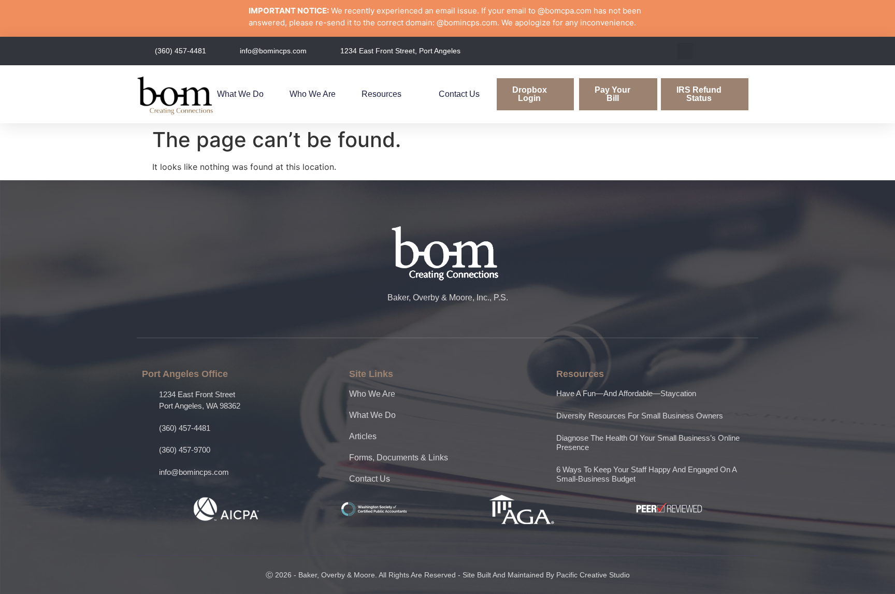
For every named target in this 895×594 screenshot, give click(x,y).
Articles (363, 436)
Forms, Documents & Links (398, 457)
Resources (381, 94)
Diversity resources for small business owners (639, 415)
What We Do (240, 94)
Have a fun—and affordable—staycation (626, 393)
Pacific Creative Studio (593, 575)
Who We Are (313, 94)
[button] (685, 51)
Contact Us (459, 94)
